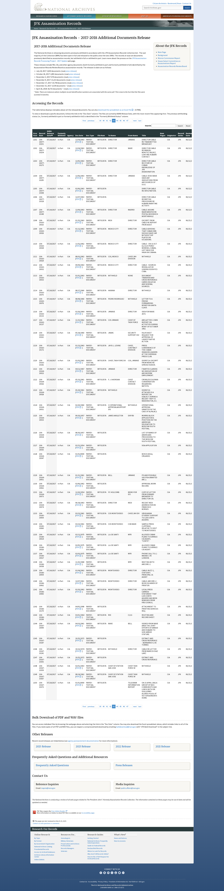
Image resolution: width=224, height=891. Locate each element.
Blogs (119, 872)
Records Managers (67, 848)
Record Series (181, 134)
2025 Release (43, 746)
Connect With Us (112, 869)
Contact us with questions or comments (46, 823)
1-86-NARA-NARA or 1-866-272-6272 (112, 887)
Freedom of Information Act (118, 882)
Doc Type (90, 135)
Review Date (189, 134)
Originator (171, 135)
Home (36, 28)
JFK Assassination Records (66, 28)
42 (110, 120)
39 (100, 120)
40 (104, 120)
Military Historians (67, 841)
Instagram (108, 872)
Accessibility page (88, 813)
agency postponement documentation (83, 741)
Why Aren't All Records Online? (98, 854)
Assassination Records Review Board (172, 66)
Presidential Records (41, 849)
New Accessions (120, 841)
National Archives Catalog (43, 847)
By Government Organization (44, 844)
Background (162, 55)
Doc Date (79, 135)
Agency (70, 135)
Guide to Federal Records (96, 846)
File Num (101, 135)
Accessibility (92, 882)
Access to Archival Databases (44, 852)
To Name (112, 135)
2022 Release (123, 746)
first (84, 120)
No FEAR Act (133, 882)
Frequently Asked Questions (52, 765)
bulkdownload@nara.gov (126, 727)
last (139, 120)
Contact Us (186, 3)
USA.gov (142, 882)
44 (117, 120)
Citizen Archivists (160, 3)
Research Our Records (46, 16)
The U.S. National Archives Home (64, 7)
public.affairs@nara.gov (130, 788)
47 (127, 120)
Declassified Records (95, 848)
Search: (148, 125)
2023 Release (83, 746)
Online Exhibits (39, 859)
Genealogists (65, 838)
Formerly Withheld (61, 134)
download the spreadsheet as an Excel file (114, 110)
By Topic (37, 838)
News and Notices (120, 838)
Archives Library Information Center (44, 856)
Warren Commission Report (169, 58)
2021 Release (163, 746)
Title (144, 135)
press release (70, 71)
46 (124, 120)
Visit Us (144, 16)
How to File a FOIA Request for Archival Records (98, 858)
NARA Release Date (50, 133)
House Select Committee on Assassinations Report (169, 62)
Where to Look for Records (97, 851)
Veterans (64, 851)
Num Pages (162, 134)
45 (120, 120)
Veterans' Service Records (79, 16)
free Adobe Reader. (58, 811)
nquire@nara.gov (48, 788)
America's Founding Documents (177, 16)
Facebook (100, 872)
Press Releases (124, 765)
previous (91, 120)
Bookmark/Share (174, 3)
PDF (77, 142)
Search (187, 8)
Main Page (162, 52)
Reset (188, 126)
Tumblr (112, 872)
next (135, 120)
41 (107, 120)
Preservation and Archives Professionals (70, 845)
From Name (133, 135)
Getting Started (93, 838)
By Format (37, 841)
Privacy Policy (103, 882)
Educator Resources (112, 16)
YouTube (115, 872)
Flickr (123, 872)
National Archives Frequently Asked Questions (98, 842)
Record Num (42, 134)
